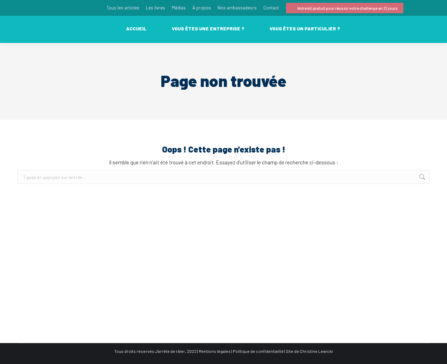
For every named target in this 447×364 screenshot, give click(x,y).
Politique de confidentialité (258, 351)
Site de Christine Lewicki (309, 351)
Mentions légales (215, 351)
